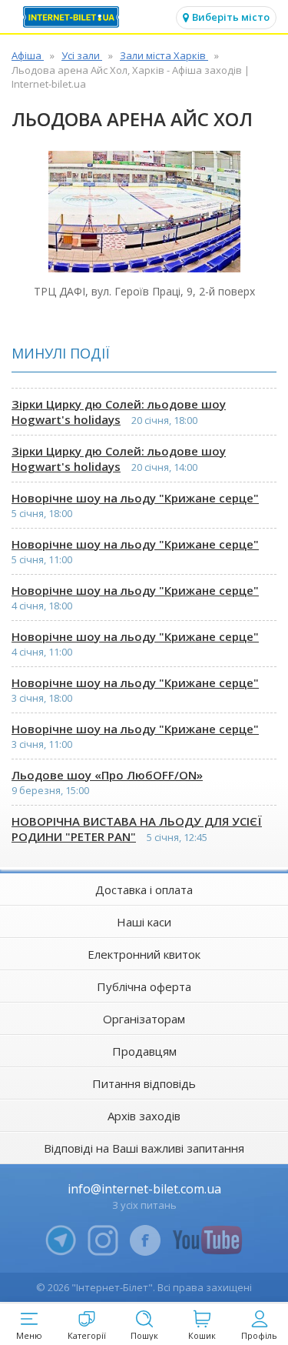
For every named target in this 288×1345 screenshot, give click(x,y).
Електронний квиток (144, 954)
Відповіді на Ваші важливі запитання (144, 1148)
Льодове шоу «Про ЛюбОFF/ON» (107, 775)
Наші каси (144, 921)
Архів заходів (144, 1115)
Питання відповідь (144, 1083)
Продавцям (144, 1051)
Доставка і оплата (144, 889)
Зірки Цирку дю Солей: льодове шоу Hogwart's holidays (119, 411)
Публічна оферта (144, 986)
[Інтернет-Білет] (73, 17)
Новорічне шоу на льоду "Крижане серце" (135, 498)
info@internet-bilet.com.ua (144, 1188)
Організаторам (144, 1018)
